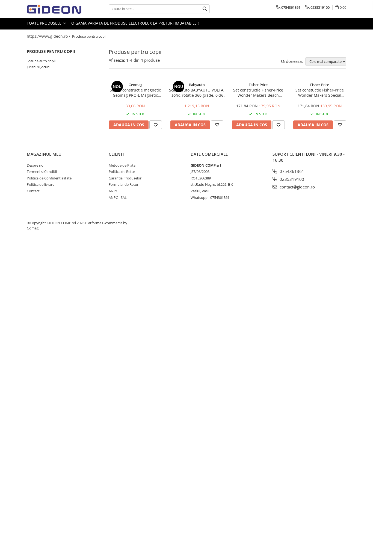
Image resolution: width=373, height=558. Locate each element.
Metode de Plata (122, 165)
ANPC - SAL (118, 197)
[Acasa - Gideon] (54, 9)
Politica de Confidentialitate (49, 178)
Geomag (135, 84)
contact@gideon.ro (297, 187)
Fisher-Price (258, 84)
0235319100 (291, 179)
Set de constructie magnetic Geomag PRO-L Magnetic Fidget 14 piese (135, 92)
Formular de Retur (123, 184)
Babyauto (197, 84)
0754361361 (291, 171)
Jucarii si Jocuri (38, 66)
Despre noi (35, 165)
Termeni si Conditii (42, 171)
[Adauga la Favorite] (155, 124)
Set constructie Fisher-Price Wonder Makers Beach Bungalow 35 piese (258, 92)
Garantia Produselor (125, 178)
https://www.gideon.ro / (49, 36)
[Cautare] (205, 8)
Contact (33, 190)
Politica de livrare (40, 184)
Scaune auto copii (41, 60)
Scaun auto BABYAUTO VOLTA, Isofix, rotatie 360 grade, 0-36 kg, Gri (196, 92)
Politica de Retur (122, 171)
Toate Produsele (45, 23)
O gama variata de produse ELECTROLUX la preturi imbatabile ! (135, 23)
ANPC (113, 190)
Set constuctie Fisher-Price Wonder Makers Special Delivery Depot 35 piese (319, 92)
